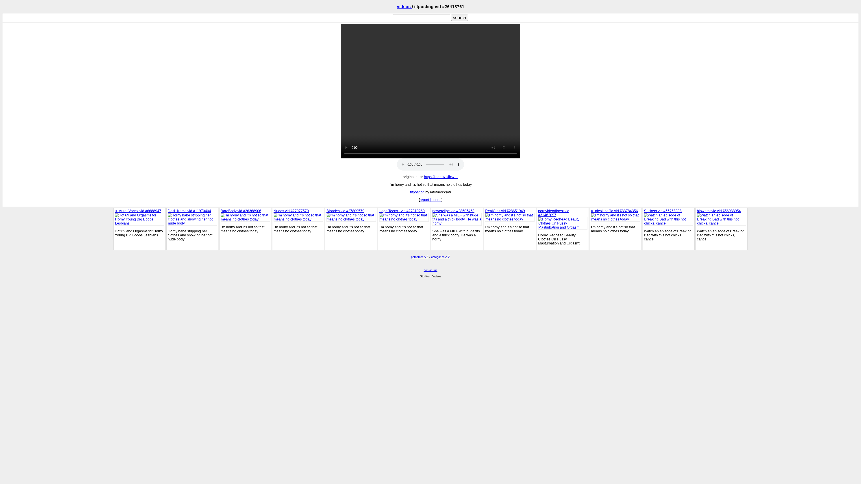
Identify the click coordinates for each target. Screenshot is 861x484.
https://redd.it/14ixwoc (441, 177)
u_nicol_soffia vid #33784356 (614, 211)
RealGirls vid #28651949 (505, 211)
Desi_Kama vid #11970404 (189, 211)
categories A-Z (440, 257)
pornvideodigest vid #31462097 (553, 213)
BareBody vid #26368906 (241, 211)
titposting (417, 192)
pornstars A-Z (419, 257)
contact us (430, 270)
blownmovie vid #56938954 (719, 211)
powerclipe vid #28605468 (453, 211)
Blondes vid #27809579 (345, 211)
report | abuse (430, 200)
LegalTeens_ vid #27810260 (402, 211)
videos (404, 6)
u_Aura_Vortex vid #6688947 (138, 211)
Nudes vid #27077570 (291, 211)
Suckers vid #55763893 (663, 211)
